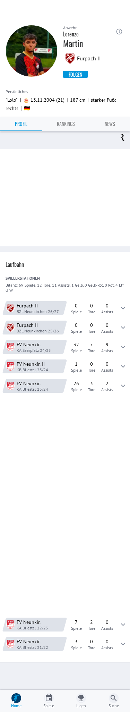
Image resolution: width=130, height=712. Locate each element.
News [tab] (110, 123)
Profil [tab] (21, 123)
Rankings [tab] (66, 123)
